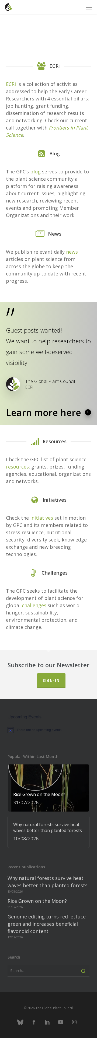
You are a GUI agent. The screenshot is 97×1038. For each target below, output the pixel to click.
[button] (89, 7)
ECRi (11, 84)
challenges (34, 605)
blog (35, 171)
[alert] (48, 729)
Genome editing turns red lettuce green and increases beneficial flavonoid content (47, 923)
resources (17, 466)
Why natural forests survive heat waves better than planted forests (48, 882)
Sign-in (51, 680)
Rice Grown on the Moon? (37, 901)
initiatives (41, 518)
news (72, 252)
